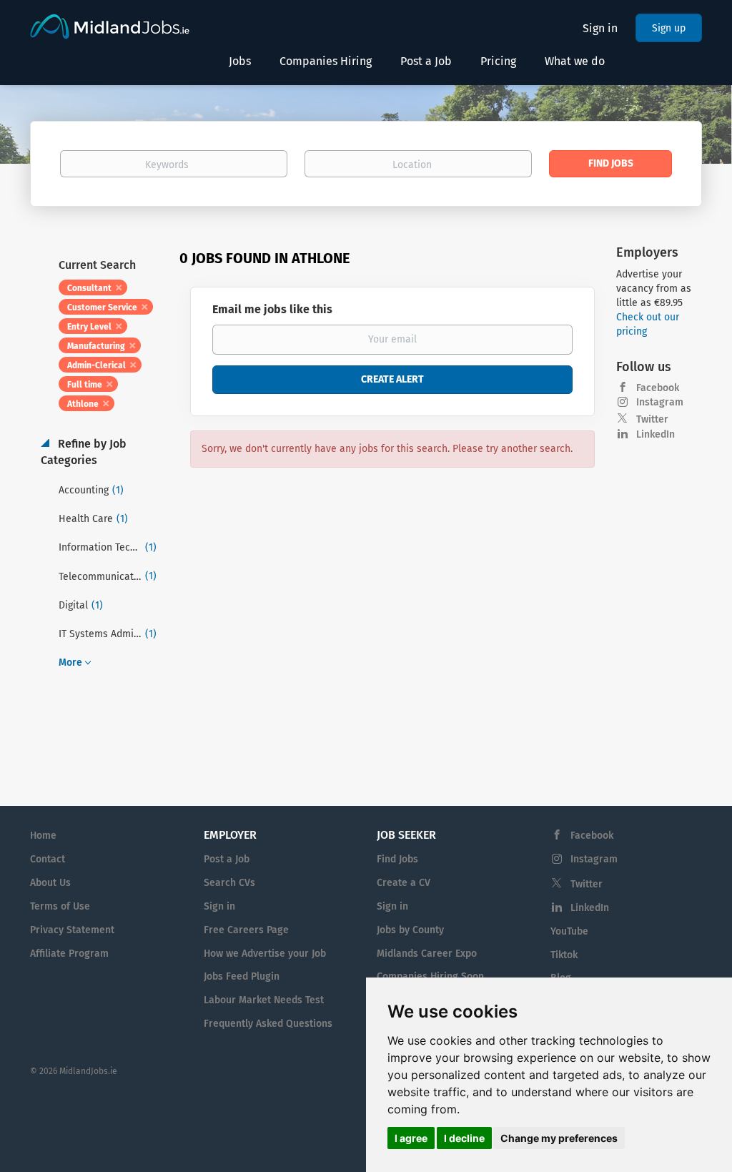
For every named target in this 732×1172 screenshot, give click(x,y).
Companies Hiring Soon (430, 976)
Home (43, 835)
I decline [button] (464, 1138)
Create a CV (403, 883)
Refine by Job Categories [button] (84, 452)
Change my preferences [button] (559, 1138)
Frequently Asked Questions (268, 1024)
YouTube (569, 931)
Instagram (659, 402)
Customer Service (102, 307)
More (70, 662)
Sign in (600, 28)
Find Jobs (610, 163)
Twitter (652, 419)
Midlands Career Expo (427, 953)
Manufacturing (96, 346)
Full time (84, 385)
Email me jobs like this (272, 309)
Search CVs (229, 883)
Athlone (83, 404)
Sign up (669, 28)
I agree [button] (411, 1138)
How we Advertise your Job (265, 953)
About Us (50, 883)
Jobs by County (410, 930)
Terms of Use (60, 906)
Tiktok (564, 955)
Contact (47, 859)
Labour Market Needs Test (264, 1000)
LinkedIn (655, 434)
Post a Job (226, 859)
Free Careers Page (246, 930)
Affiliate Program (69, 953)
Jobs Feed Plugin (242, 976)
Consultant (89, 288)
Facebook (657, 388)
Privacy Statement (72, 930)
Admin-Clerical (96, 365)
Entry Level (89, 327)
